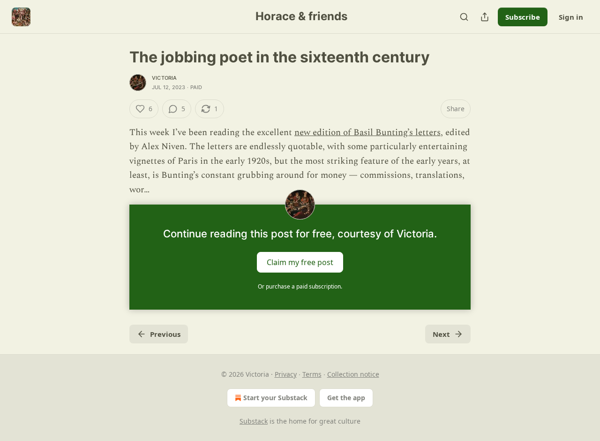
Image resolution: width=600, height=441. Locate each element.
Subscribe (522, 17)
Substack (254, 421)
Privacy (286, 374)
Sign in (571, 17)
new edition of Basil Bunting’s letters (367, 132)
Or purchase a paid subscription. (300, 286)
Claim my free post (300, 262)
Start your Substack (275, 397)
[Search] (464, 17)
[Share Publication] (484, 17)
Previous (165, 334)
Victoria (164, 78)
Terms (312, 374)
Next (441, 334)
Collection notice (353, 374)
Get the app (346, 397)
